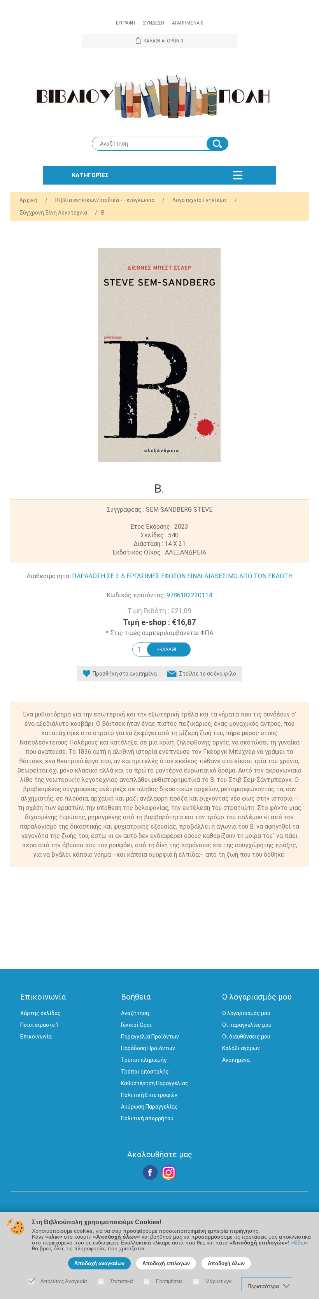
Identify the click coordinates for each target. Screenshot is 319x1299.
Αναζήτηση (135, 1013)
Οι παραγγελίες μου (247, 1025)
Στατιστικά (121, 1281)
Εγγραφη (125, 23)
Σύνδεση (153, 23)
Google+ (168, 1172)
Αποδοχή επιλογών (166, 1263)
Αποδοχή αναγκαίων (99, 1263)
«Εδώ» (299, 1243)
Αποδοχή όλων (226, 1263)
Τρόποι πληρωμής (144, 1060)
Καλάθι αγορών (241, 1048)
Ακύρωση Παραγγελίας (149, 1107)
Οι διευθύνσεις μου (246, 1036)
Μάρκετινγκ (218, 1281)
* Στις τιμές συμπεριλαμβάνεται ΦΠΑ (159, 633)
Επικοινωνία (36, 1036)
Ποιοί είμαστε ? (39, 1025)
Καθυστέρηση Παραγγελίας (154, 1083)
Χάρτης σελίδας (40, 1013)
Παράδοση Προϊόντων (148, 1048)
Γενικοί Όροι (136, 1025)
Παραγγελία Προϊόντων (150, 1036)
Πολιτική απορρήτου (147, 1118)
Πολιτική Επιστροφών (149, 1095)
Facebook (150, 1172)
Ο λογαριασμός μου (246, 1013)
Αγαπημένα (236, 1060)
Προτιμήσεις (169, 1281)
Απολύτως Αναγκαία (63, 1281)
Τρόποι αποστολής (145, 1071)
